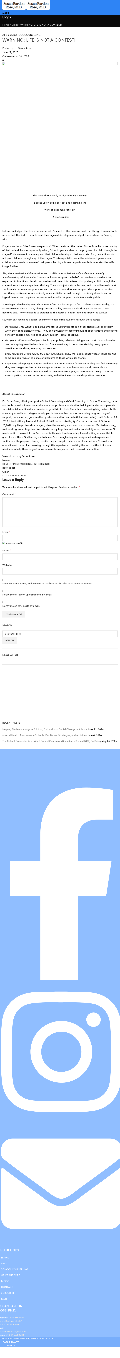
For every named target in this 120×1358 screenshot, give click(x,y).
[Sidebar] (4, 1354)
